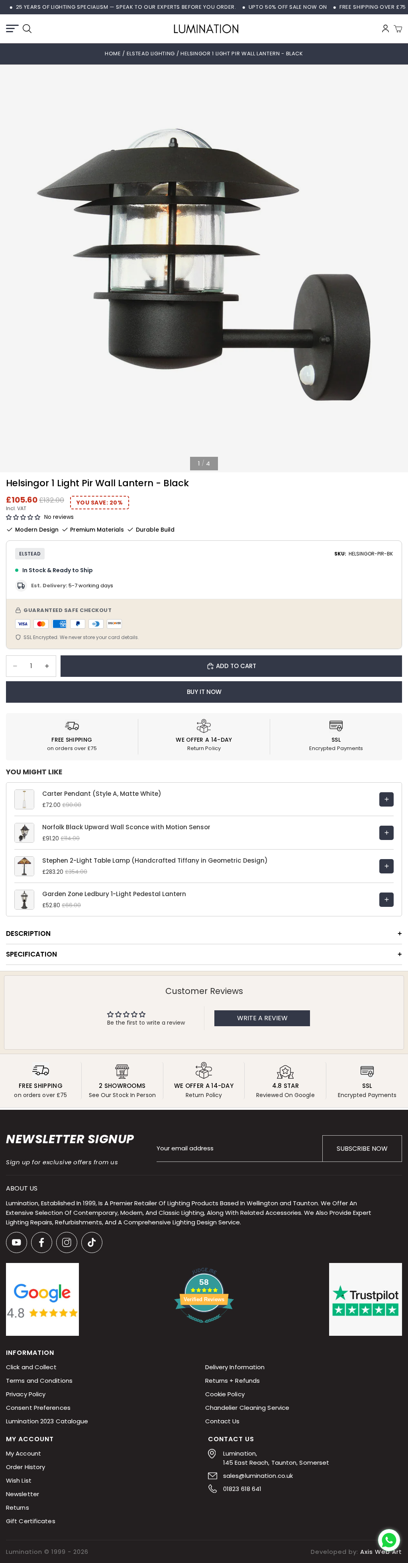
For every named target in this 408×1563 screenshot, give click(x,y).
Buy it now (204, 692)
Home (113, 53)
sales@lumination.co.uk (258, 1475)
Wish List (18, 1480)
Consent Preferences (38, 1407)
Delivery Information (235, 1367)
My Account (23, 1453)
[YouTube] (16, 1242)
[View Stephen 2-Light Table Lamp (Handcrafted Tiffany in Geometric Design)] (386, 866)
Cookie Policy (225, 1394)
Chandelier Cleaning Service (247, 1407)
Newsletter (22, 1494)
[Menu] (12, 28)
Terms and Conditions (39, 1380)
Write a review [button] (262, 1018)
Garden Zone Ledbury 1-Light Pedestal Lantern (114, 894)
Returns (17, 1507)
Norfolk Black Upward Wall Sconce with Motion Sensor (126, 827)
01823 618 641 (242, 1489)
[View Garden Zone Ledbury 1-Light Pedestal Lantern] (386, 900)
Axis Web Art (381, 1551)
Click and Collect (31, 1367)
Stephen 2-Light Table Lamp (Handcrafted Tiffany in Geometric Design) (155, 860)
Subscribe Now (362, 1148)
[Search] (27, 28)
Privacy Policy (25, 1394)
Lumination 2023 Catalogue (47, 1421)
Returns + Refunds (232, 1380)
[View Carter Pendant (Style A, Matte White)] (386, 799)
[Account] (385, 28)
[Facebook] (41, 1242)
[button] (23, 517)
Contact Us (222, 1421)
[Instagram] (66, 1242)
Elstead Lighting (152, 53)
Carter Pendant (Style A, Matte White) (101, 793)
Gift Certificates (30, 1521)
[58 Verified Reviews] (204, 1327)
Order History (25, 1467)
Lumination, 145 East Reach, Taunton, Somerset (276, 1458)
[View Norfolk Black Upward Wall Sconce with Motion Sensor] (386, 833)
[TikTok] (91, 1242)
